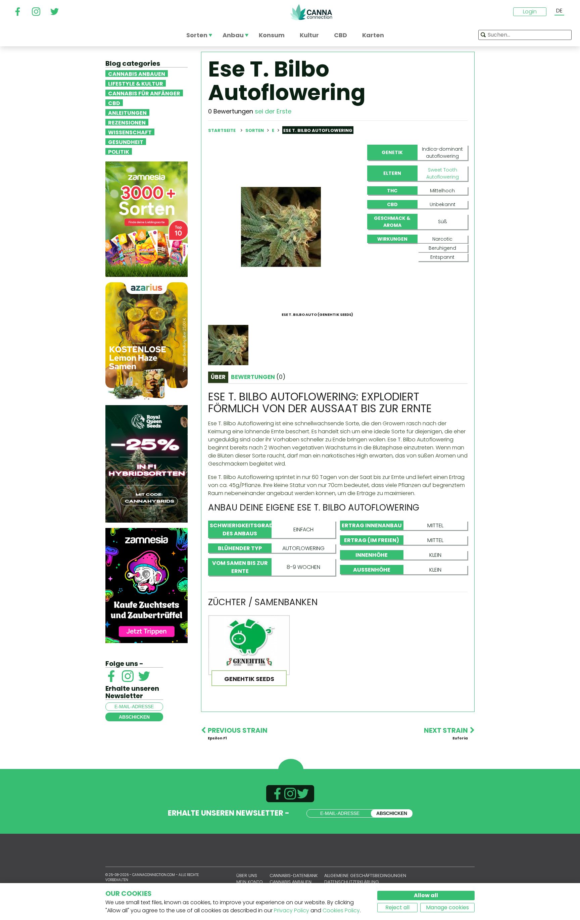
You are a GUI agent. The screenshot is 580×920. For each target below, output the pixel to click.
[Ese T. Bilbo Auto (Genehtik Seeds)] (281, 227)
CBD (114, 102)
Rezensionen (127, 122)
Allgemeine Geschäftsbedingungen (365, 875)
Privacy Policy (291, 910)
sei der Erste (273, 111)
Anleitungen (127, 112)
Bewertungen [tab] (258, 377)
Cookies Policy (341, 910)
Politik (118, 151)
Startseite (222, 130)
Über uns (246, 875)
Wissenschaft (130, 132)
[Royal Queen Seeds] (146, 463)
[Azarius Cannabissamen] (146, 340)
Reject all (397, 907)
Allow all (426, 895)
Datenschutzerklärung (351, 882)
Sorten (255, 130)
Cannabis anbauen (136, 73)
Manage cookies (447, 907)
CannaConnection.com (311, 12)
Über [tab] (218, 377)
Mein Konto (249, 882)
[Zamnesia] (146, 219)
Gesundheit (125, 141)
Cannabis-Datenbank (294, 875)
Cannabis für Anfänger (144, 93)
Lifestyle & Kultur (135, 83)
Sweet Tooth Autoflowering (442, 173)
